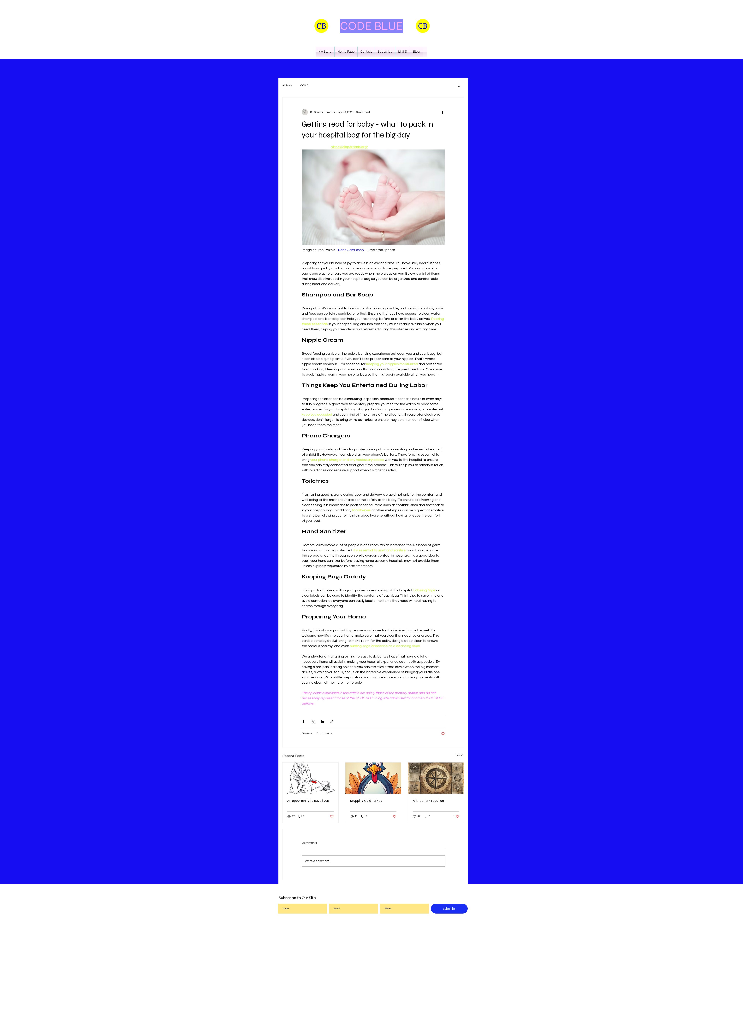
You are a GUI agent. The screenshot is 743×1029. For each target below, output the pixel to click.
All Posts (287, 85)
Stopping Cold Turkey (366, 800)
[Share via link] (332, 721)
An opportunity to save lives (308, 800)
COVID (304, 85)
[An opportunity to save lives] (310, 778)
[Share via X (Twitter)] (313, 721)
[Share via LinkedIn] (322, 721)
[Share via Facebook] (303, 721)
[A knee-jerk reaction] (436, 778)
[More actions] (442, 112)
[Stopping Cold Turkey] (373, 778)
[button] (325, 52)
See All (460, 755)
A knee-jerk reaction (428, 800)
